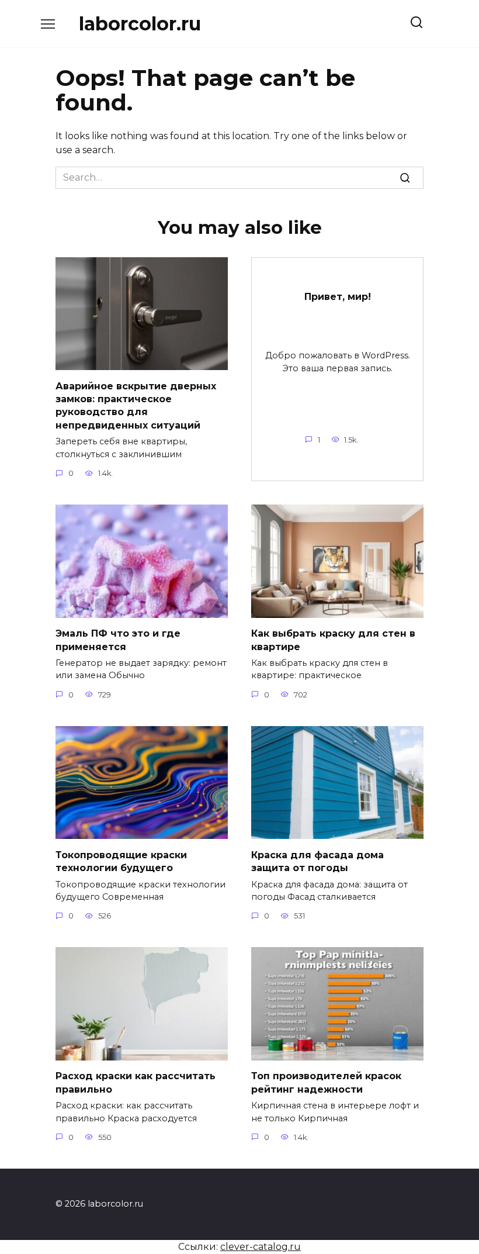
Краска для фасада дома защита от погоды (317, 861)
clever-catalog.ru (260, 1246)
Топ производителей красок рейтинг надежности (326, 1082)
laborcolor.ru (140, 23)
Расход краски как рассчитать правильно (135, 1082)
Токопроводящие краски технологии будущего (121, 861)
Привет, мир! (337, 296)
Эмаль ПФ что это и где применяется (118, 640)
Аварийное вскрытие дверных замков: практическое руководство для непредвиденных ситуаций (135, 405)
